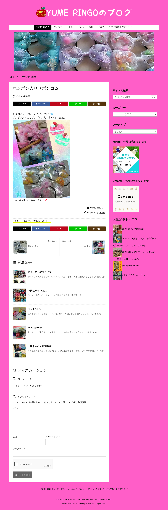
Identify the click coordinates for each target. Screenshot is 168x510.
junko (102, 212)
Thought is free (100, 504)
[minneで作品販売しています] (126, 159)
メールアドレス (52, 436)
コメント (17, 407)
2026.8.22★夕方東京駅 (133, 229)
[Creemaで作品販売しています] (126, 198)
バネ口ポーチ (35, 327)
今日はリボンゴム (37, 290)
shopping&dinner (130, 265)
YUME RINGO (30, 77)
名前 (15, 436)
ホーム (16, 77)
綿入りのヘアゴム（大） (41, 272)
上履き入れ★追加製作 (39, 346)
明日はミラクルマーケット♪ (135, 275)
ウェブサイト (19, 448)
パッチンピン (35, 309)
